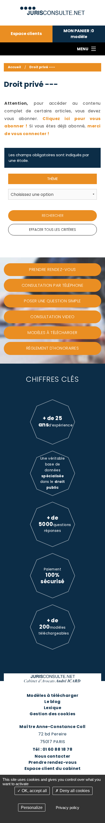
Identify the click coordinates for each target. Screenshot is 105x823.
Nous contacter (52, 756)
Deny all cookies (74, 791)
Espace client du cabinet (52, 768)
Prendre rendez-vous (52, 762)
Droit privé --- (42, 67)
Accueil (14, 67)
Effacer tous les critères (52, 229)
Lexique (52, 708)
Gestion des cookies (52, 714)
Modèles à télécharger (52, 695)
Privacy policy (67, 807)
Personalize (32, 807)
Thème (52, 178)
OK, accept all (34, 791)
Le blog (52, 702)
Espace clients (26, 34)
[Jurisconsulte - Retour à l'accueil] (52, 8)
